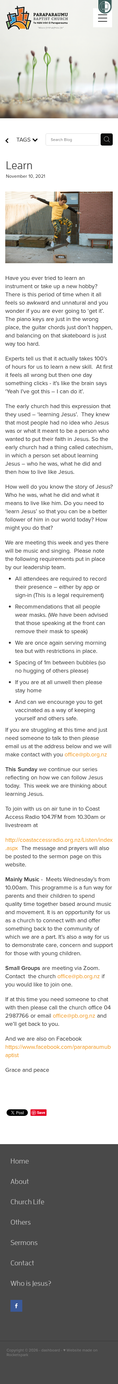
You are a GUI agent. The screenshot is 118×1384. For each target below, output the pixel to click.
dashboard (50, 1350)
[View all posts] (7, 141)
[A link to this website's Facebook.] (16, 1306)
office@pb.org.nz (86, 754)
